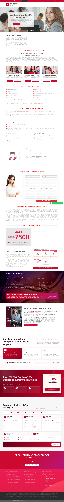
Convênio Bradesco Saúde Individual (13, 476)
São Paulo (13, 412)
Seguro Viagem (41, 288)
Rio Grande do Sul (54, 437)
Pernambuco (36, 424)
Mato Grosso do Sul (56, 422)
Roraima (17, 424)
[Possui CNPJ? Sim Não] (49, 176)
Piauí (28, 427)
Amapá (17, 420)
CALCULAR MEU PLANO (51, 389)
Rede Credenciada (48, 4)
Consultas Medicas (41, 285)
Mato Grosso (47, 422)
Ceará (28, 422)
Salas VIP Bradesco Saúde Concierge (45, 282)
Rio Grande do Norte (36, 427)
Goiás (56, 420)
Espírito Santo (10, 437)
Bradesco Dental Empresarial (30, 479)
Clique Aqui (40, 103)
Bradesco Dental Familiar (29, 478)
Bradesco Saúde (31, 4)
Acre (8, 420)
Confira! (26, 119)
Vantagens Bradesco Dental (30, 482)
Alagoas (28, 420)
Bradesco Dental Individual (29, 476)
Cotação (54, 4)
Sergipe (28, 429)
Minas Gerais (28, 412)
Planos (37, 4)
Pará (17, 422)
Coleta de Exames (41, 279)
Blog (57, 4)
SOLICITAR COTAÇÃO (55, 444)
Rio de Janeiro (21, 412)
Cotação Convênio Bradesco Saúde (13, 482)
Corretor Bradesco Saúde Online (52, 476)
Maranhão (36, 422)
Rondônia (8, 424)
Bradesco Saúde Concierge (13, 283)
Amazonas (8, 422)
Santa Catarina (40, 439)
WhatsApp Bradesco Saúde (51, 485)
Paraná (40, 437)
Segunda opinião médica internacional (45, 284)
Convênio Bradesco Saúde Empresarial (14, 479)
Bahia (43, 412)
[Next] (61, 19)
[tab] (25, 55)
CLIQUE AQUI (21, 220)
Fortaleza (36, 429)
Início (27, 4)
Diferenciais (42, 4)
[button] (56, 203)
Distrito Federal (36, 412)
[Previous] (2, 19)
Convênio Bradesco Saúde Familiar (13, 478)
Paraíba (28, 424)
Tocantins (8, 427)
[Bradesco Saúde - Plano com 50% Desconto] (12, 4)
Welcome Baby (41, 278)
